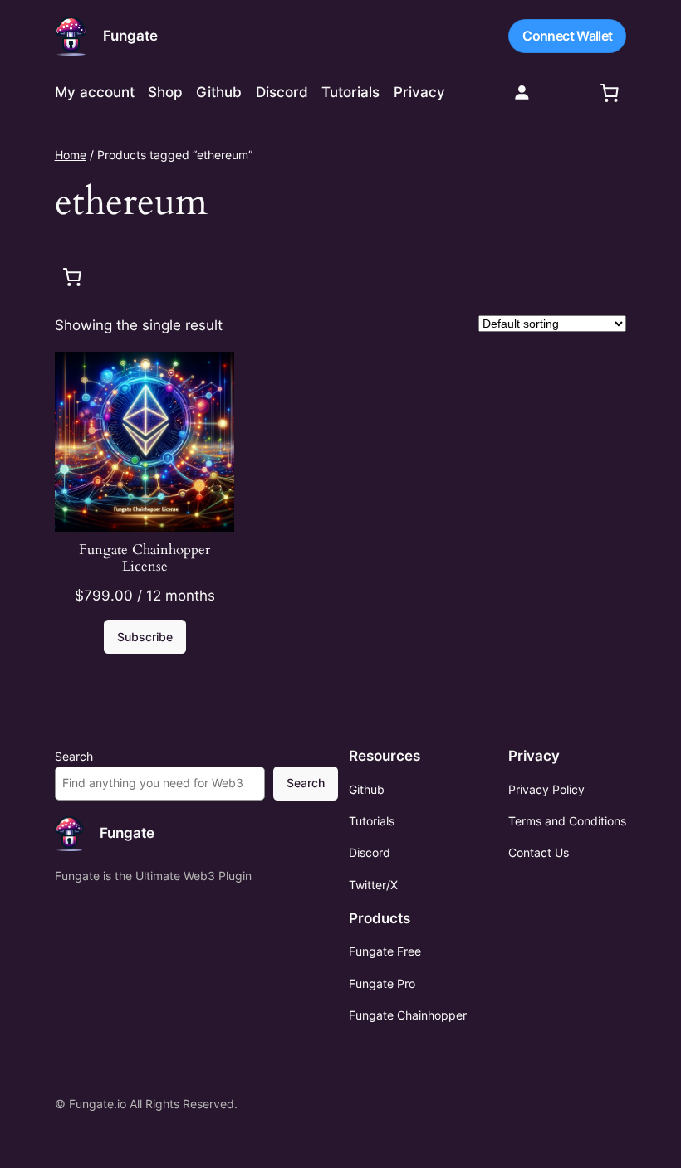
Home (70, 155)
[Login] (522, 92)
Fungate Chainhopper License (144, 558)
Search (74, 756)
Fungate (130, 35)
